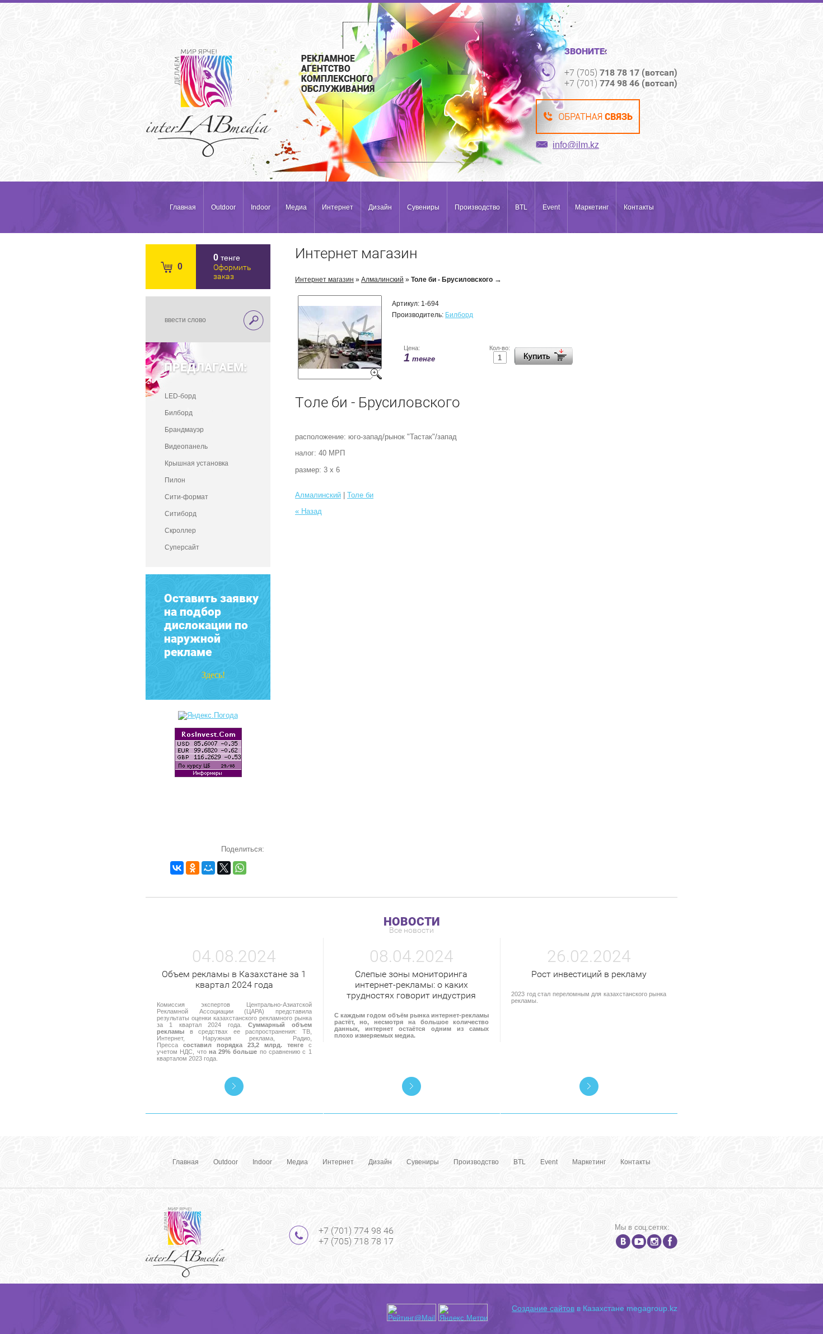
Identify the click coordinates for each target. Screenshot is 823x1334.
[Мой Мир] (208, 868)
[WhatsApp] (239, 868)
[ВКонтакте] (177, 868)
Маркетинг (592, 207)
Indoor (260, 207)
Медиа (296, 207)
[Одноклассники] (192, 868)
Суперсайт (182, 547)
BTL (521, 207)
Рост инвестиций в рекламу (589, 974)
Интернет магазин (324, 279)
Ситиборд (181, 514)
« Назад (308, 511)
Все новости (411, 930)
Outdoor (223, 207)
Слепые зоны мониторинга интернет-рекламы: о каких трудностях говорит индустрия (411, 985)
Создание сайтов (543, 1308)
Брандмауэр (184, 430)
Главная (183, 207)
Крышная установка (196, 463)
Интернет (337, 207)
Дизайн (380, 207)
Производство (477, 207)
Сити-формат (186, 497)
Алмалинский (382, 279)
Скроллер (180, 530)
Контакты (639, 207)
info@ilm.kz (576, 145)
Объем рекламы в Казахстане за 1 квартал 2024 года (234, 979)
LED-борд (180, 396)
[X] (224, 868)
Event (551, 207)
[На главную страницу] (208, 103)
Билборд (179, 413)
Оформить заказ (232, 272)
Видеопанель (186, 446)
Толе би (360, 495)
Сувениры (423, 207)
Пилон (175, 480)
